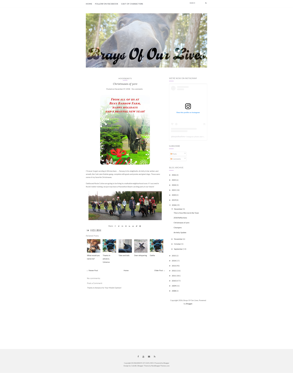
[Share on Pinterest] (126, 226)
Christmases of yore (125, 84)
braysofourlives (179, 137)
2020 (174, 195)
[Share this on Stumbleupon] (133, 226)
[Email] (149, 356)
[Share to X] (96, 230)
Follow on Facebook (106, 4)
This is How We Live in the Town (186, 213)
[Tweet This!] (118, 226)
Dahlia (152, 255)
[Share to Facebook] (98, 230)
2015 (174, 255)
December (178, 209)
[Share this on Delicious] (136, 226)
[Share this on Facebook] (115, 226)
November (178, 239)
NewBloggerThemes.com (160, 366)
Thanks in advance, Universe (106, 258)
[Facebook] (138, 356)
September (178, 249)
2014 (174, 261)
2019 (174, 200)
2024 (174, 185)
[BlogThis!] (93, 230)
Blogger (189, 304)
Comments (176, 159)
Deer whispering (140, 255)
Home (89, 4)
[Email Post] (87, 230)
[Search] (206, 3)
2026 (174, 175)
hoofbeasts (125, 78)
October (177, 244)
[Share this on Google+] (122, 226)
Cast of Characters (132, 4)
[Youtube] (143, 356)
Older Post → (159, 270)
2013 (174, 266)
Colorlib (134, 366)
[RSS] (154, 356)
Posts (174, 154)
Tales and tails (123, 255)
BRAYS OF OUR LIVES (145, 363)
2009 (174, 286)
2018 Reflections (180, 218)
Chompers (178, 227)
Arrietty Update (180, 232)
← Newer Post (92, 270)
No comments (137, 89)
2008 (174, 291)
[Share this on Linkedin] (129, 226)
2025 (174, 180)
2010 (174, 281)
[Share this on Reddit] (140, 226)
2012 (174, 270)
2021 (174, 190)
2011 (174, 276)
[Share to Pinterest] (100, 230)
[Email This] (91, 230)
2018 (174, 205)
